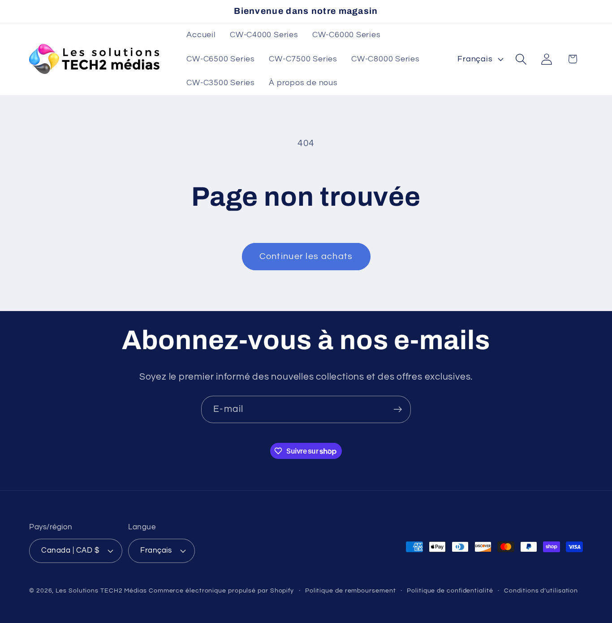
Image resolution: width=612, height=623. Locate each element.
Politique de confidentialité (450, 590)
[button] (521, 59)
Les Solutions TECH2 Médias (101, 590)
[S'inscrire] (397, 409)
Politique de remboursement (350, 590)
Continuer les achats (306, 256)
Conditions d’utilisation (541, 590)
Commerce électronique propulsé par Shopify (221, 590)
